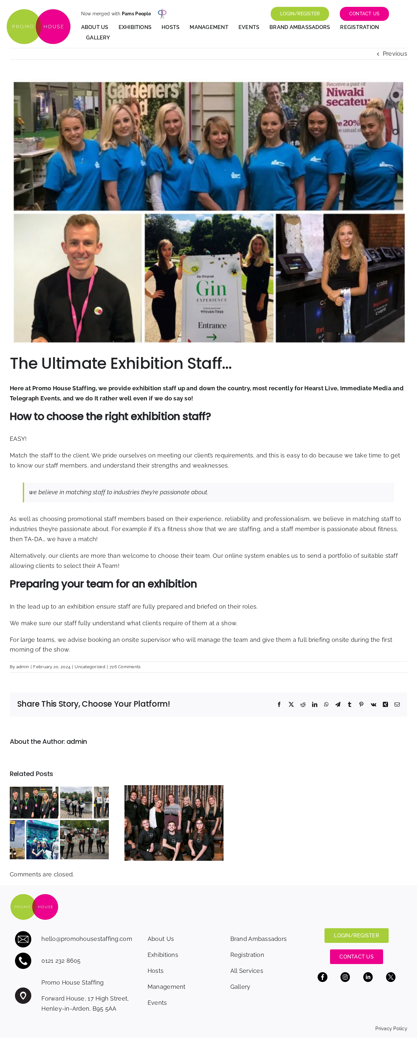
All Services (246, 970)
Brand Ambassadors (258, 938)
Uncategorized (90, 666)
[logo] (38, 11)
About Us (161, 938)
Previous (395, 53)
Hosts (156, 970)
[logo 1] (34, 896)
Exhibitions (163, 954)
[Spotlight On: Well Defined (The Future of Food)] (173, 788)
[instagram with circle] (345, 975)
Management (167, 986)
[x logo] (391, 975)
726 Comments (124, 666)
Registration (247, 954)
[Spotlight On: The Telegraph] (59, 788)
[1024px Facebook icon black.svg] (322, 975)
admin (22, 666)
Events (157, 1002)
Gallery (240, 986)
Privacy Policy (391, 1028)
